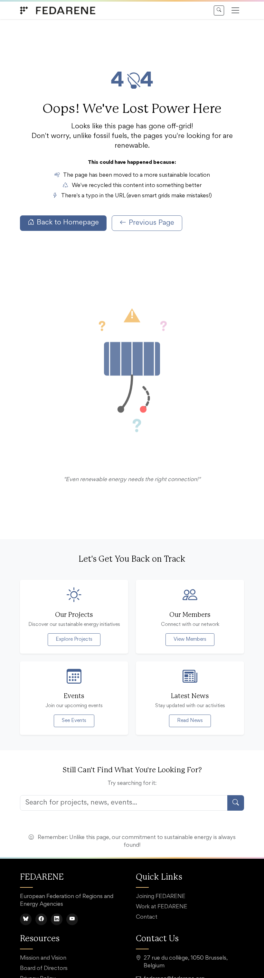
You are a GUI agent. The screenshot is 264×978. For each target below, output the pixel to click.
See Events (74, 720)
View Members (190, 639)
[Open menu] (235, 10)
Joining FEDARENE (160, 896)
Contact (146, 917)
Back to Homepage (68, 223)
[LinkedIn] (56, 919)
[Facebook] (41, 919)
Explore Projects (74, 639)
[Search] (219, 10)
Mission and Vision (43, 958)
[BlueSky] (26, 919)
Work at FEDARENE (161, 907)
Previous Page (151, 223)
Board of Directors (44, 968)
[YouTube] (72, 919)
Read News (190, 720)
